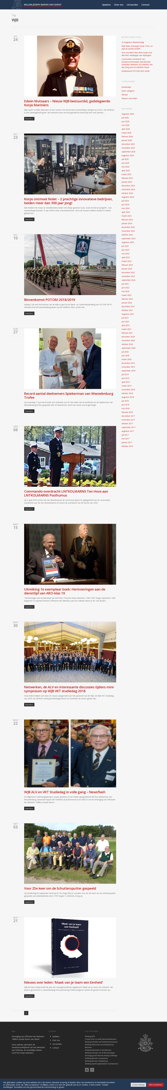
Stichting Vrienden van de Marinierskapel (100, 1053)
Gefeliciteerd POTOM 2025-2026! (136, 71)
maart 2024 (126, 216)
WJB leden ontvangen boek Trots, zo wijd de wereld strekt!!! (137, 47)
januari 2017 (127, 442)
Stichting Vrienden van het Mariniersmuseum (101, 1042)
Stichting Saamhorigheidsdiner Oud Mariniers (101, 1064)
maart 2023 (126, 261)
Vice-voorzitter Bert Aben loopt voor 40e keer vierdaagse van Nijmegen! (137, 54)
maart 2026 (126, 133)
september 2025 (128, 151)
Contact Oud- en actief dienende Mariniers (100, 1039)
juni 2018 (125, 404)
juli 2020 (125, 352)
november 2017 (128, 419)
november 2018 (128, 389)
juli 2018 (125, 401)
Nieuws (125, 94)
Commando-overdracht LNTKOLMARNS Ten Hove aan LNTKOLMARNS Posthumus (66, 493)
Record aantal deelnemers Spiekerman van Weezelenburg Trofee (68, 395)
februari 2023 (127, 265)
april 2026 (126, 129)
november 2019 (128, 367)
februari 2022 (127, 299)
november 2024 (128, 189)
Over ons (118, 4)
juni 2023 (125, 250)
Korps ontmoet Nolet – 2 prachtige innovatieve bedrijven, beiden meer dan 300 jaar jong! (68, 201)
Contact (145, 4)
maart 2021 (126, 329)
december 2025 (128, 144)
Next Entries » (26, 1013)
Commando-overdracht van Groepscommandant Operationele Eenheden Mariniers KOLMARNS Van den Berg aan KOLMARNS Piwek (137, 63)
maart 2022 (126, 295)
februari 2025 (127, 178)
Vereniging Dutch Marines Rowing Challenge (101, 1055)
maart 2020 (126, 359)
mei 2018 (125, 408)
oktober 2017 (127, 423)
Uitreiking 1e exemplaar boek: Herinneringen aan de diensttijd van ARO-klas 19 (64, 591)
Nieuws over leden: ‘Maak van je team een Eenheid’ (63, 982)
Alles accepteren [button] (155, 1084)
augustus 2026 (128, 114)
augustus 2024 (128, 197)
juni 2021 (125, 321)
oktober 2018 (127, 393)
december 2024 (128, 185)
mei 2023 (125, 253)
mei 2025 (125, 166)
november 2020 (128, 340)
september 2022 (128, 280)
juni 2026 (125, 121)
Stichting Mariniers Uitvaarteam (96, 1058)
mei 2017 (125, 438)
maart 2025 (126, 174)
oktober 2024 (127, 193)
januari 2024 (127, 223)
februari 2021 (127, 333)
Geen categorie (128, 91)
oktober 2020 (127, 344)
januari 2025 (127, 182)
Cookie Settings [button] (138, 1084)
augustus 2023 (128, 242)
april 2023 (126, 257)
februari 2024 (127, 219)
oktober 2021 (127, 310)
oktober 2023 (127, 234)
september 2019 (128, 370)
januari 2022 (127, 302)
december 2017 (128, 416)
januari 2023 (127, 268)
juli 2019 (125, 374)
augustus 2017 (128, 431)
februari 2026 (127, 136)
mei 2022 (125, 291)
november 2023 (128, 231)
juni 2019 (125, 378)
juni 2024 (125, 204)
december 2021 (128, 306)
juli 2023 (125, 246)
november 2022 (128, 276)
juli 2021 (125, 318)
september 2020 (128, 348)
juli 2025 (125, 159)
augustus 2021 (128, 314)
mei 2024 (125, 208)
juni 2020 (125, 355)
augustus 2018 (128, 397)
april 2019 (126, 382)
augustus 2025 (128, 155)
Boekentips (126, 87)
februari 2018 (127, 412)
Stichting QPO (90, 1036)
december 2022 (128, 272)
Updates (106, 4)
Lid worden (132, 4)
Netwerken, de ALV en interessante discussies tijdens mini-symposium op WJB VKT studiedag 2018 (69, 689)
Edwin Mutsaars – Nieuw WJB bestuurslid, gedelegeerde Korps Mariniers (67, 103)
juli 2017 (125, 435)
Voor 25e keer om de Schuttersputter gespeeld (60, 888)
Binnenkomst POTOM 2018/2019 (49, 299)
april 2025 (126, 170)
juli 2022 (125, 284)
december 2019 (128, 363)
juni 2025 (125, 163)
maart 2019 (126, 386)
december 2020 (128, 336)
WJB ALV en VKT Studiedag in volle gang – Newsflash (64, 792)
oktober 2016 (127, 446)
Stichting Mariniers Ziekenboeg (96, 1061)
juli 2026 (125, 117)
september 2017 (128, 427)
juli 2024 (125, 200)
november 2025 (128, 148)
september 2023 (128, 238)
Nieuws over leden (129, 98)
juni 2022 (125, 287)
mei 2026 (125, 125)
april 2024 (126, 212)
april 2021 (126, 325)
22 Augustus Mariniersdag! (133, 42)
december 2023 (128, 227)
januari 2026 (127, 140)
